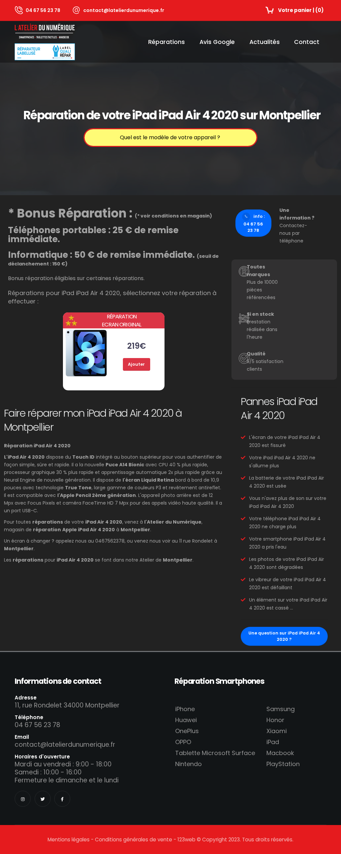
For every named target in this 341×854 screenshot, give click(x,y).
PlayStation (283, 764)
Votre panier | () (301, 10)
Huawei (186, 720)
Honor (275, 720)
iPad (272, 742)
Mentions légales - (71, 839)
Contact (306, 42)
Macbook (280, 753)
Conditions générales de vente (133, 839)
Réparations (166, 42)
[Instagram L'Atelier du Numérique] (23, 799)
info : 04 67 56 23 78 (254, 223)
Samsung (280, 709)
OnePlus (187, 731)
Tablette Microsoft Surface (215, 753)
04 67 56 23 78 (43, 10)
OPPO (183, 742)
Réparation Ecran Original (121, 320)
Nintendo (188, 764)
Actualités (264, 42)
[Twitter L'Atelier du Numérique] (43, 799)
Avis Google (217, 42)
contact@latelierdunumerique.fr (123, 10)
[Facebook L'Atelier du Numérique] (62, 799)
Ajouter (136, 364)
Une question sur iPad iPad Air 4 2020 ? (284, 636)
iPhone (185, 709)
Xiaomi (276, 731)
